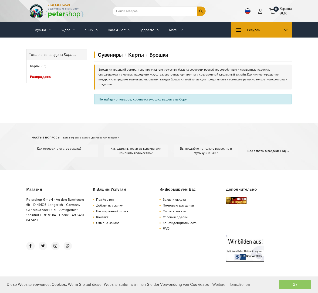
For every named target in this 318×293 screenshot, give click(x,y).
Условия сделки (175, 217)
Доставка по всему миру (64, 8)
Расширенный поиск (112, 211)
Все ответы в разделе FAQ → (268, 151)
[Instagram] (55, 246)
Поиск (201, 11)
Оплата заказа (174, 211)
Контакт (102, 217)
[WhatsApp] (68, 246)
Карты (136, 55)
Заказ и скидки (174, 199)
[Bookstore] (56, 11)
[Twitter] (43, 246)
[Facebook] (30, 246)
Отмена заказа (108, 223)
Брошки (159, 55)
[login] (260, 11)
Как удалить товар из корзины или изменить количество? (136, 151)
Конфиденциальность (180, 223)
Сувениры (110, 55)
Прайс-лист (105, 199)
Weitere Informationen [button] (231, 284)
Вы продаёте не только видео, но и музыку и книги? (206, 151)
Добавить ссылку (109, 205)
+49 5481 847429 (60, 5)
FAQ (166, 228)
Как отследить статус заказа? (59, 148)
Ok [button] (295, 284)
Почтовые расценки (178, 205)
